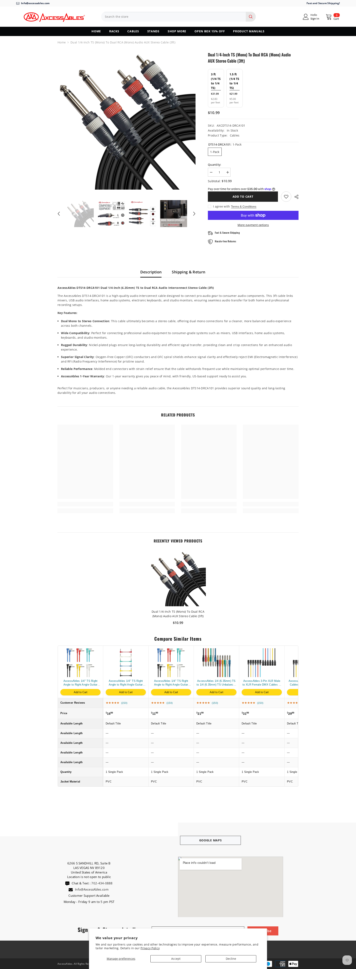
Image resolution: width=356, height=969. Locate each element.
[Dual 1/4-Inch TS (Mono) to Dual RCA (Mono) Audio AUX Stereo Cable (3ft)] (178, 578)
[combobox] (173, 17)
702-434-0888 (101, 883)
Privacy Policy (150, 948)
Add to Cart (80, 692)
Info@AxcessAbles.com (92, 889)
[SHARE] (295, 197)
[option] (126, 120)
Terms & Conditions (243, 206)
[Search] (178, 17)
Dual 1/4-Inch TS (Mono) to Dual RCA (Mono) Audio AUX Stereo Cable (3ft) (178, 614)
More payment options (253, 225)
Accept (175, 959)
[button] (59, 214)
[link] (85, 504)
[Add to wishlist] (286, 196)
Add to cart (243, 196)
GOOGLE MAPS (210, 840)
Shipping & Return (188, 271)
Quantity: (214, 165)
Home (61, 42)
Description (151, 271)
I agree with (221, 206)
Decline (231, 959)
